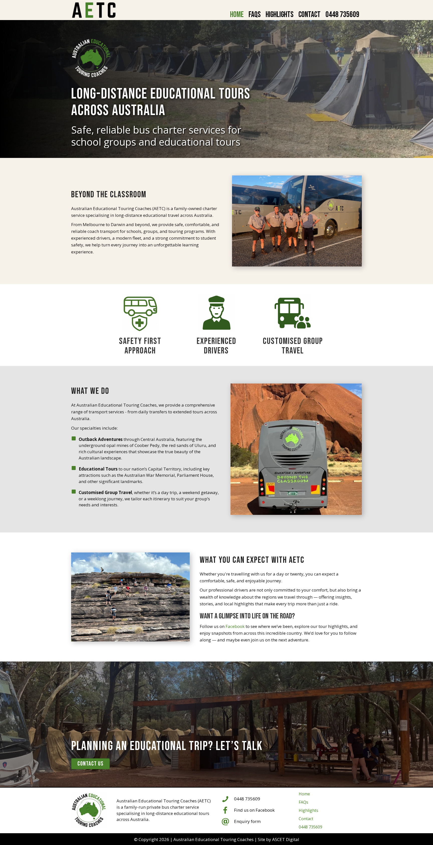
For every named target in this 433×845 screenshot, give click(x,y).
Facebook (235, 626)
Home (304, 794)
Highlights (308, 810)
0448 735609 (310, 827)
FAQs (303, 802)
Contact (306, 818)
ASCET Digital (285, 839)
